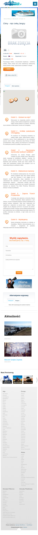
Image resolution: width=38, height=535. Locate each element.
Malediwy (5, 431)
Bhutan (4, 400)
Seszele (23, 479)
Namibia (23, 472)
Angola (22, 454)
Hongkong (5, 411)
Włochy (23, 447)
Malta (22, 423)
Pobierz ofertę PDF (12, 75)
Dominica (21, 497)
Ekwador (21, 499)
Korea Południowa (7, 427)
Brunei (4, 403)
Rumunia (23, 432)
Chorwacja (23, 403)
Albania (22, 393)
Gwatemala (5, 497)
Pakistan (5, 439)
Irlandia (22, 418)
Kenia (22, 461)
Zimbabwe (23, 485)
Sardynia (23, 434)
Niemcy (23, 426)
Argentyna (21, 491)
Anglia (22, 395)
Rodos (22, 431)
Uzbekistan (5, 454)
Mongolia (5, 434)
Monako (23, 424)
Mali (22, 466)
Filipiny (4, 408)
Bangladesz (5, 398)
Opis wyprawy (15, 86)
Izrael (4, 418)
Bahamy (5, 491)
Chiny (11, 56)
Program (7, 86)
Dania (22, 408)
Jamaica (5, 502)
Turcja (4, 450)
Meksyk (5, 509)
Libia (22, 462)
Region (17, 300)
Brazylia (21, 494)
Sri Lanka (5, 444)
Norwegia (23, 427)
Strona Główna (7, 18)
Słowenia (23, 437)
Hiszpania (23, 414)
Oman (4, 437)
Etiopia (22, 459)
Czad (22, 456)
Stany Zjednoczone (7, 514)
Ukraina (23, 442)
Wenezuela (22, 504)
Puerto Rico (5, 510)
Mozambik (23, 471)
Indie (4, 413)
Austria (22, 397)
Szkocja (23, 439)
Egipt (22, 458)
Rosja (4, 441)
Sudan (22, 480)
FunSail (24, 56)
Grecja (22, 413)
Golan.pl (25, 527)
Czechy (23, 406)
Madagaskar (24, 464)
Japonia (4, 419)
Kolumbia (21, 501)
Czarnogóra (24, 405)
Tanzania (23, 482)
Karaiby (4, 504)
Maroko (23, 467)
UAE (4, 452)
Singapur (5, 442)
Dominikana (5, 494)
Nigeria (22, 475)
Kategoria (10, 300)
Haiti (4, 499)
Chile (20, 496)
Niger (22, 474)
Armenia (5, 395)
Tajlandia (5, 449)
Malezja (4, 432)
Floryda (4, 496)
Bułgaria (23, 401)
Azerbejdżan (6, 397)
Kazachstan (5, 424)
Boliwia (21, 492)
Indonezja (5, 414)
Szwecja (23, 441)
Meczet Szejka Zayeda (13, 360)
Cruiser (22, 18)
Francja (23, 411)
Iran (4, 416)
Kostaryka (5, 505)
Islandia (23, 419)
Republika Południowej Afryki (27, 477)
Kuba (4, 507)
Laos (4, 429)
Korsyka (23, 421)
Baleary (23, 398)
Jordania (5, 421)
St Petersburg (6, 445)
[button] (15, 99)
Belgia (22, 400)
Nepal (4, 436)
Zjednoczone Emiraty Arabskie (10, 457)
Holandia (23, 416)
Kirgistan (5, 426)
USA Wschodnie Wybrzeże (9, 515)
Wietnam (5, 455)
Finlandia (23, 410)
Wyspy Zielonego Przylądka (27, 484)
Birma (4, 401)
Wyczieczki (15, 18)
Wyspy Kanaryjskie (25, 449)
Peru (20, 502)
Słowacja (23, 436)
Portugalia (23, 429)
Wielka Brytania (24, 445)
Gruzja (4, 410)
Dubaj (4, 406)
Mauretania (23, 469)
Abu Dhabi (5, 393)
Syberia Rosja (6, 447)
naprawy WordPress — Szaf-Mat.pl (23, 525)
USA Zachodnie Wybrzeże (9, 517)
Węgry (22, 444)
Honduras (5, 501)
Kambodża (5, 423)
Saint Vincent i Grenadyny (9, 512)
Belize (4, 492)
